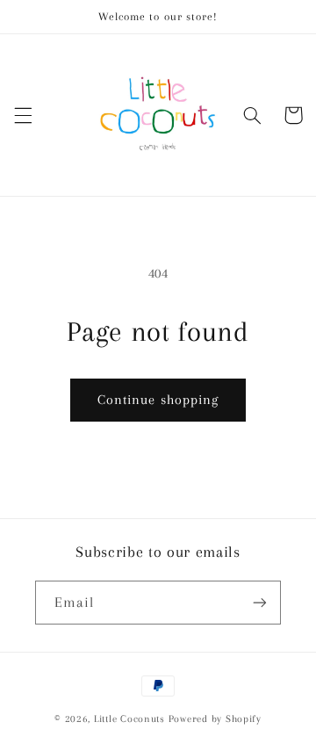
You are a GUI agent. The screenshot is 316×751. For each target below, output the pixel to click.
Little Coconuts (129, 719)
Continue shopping (158, 400)
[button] (23, 115)
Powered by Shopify (215, 719)
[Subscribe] (260, 602)
